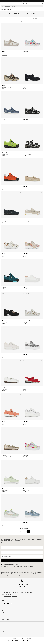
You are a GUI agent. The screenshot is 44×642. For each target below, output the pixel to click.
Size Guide (3, 610)
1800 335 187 (8, 594)
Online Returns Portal (5, 615)
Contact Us (3, 612)
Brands (2, 635)
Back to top (35, 639)
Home (2, 9)
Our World (3, 633)
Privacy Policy (21, 566)
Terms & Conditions (5, 619)
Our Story (3, 629)
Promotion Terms (4, 617)
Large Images (31, 18)
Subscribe (22, 560)
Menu (3, 3)
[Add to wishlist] (20, 24)
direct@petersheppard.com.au (10, 596)
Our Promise (3, 631)
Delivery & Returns (5, 614)
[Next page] (29, 531)
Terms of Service (28, 566)
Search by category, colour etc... (9, 6)
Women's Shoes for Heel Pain (8, 9)
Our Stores (3, 627)
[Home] (22, 3)
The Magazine (4, 625)
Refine (11, 18)
